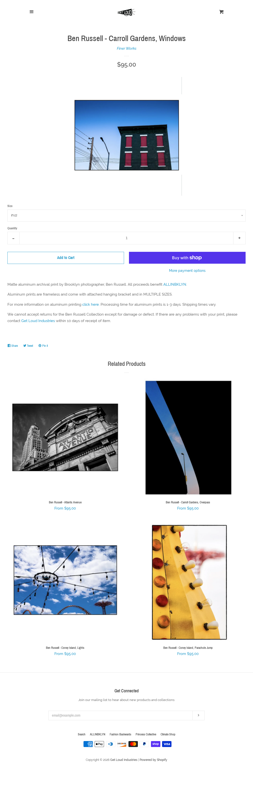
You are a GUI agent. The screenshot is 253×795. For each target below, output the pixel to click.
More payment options (187, 271)
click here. (91, 304)
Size (9, 206)
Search (81, 734)
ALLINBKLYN (174, 284)
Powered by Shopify (153, 760)
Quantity (12, 228)
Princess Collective (146, 734)
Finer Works (126, 48)
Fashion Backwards (120, 734)
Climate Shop (168, 734)
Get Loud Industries (38, 321)
